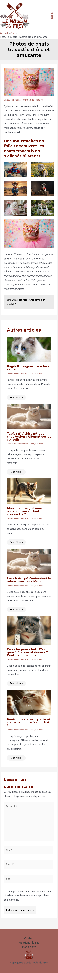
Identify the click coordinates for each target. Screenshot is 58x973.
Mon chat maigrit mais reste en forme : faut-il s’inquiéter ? (25, 511)
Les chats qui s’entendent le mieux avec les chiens (29, 580)
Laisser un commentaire (17, 373)
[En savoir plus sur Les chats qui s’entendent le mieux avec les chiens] (29, 561)
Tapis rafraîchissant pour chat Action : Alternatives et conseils (29, 436)
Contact (29, 938)
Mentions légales (29, 942)
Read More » (16, 397)
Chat (6, 99)
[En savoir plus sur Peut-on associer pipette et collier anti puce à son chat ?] (29, 702)
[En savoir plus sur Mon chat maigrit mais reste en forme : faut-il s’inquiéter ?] (29, 491)
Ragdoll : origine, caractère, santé (28, 367)
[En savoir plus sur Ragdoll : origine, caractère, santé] (29, 349)
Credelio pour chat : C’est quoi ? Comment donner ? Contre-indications (27, 652)
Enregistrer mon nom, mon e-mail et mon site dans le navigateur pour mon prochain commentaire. (27, 895)
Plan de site (29, 947)
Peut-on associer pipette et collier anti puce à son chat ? (28, 722)
